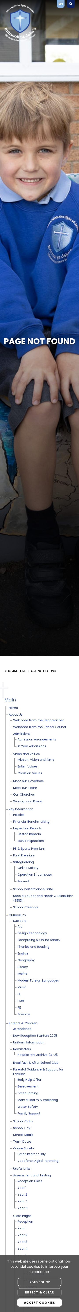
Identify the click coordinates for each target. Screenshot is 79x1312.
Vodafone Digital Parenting (38, 1161)
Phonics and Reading (33, 947)
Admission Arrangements (37, 739)
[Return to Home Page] (36, 22)
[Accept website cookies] (39, 1302)
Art (20, 926)
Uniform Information (29, 1042)
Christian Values (30, 773)
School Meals (23, 1135)
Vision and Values (26, 754)
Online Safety (28, 868)
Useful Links (22, 1168)
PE (19, 994)
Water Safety (28, 1106)
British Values (28, 766)
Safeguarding (23, 862)
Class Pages (22, 1216)
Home (13, 708)
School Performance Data (33, 889)
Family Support (29, 1113)
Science (24, 1014)
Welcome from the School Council (39, 727)
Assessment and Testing (32, 1175)
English (23, 953)
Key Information (21, 809)
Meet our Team (25, 788)
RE (19, 1007)
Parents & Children (23, 1023)
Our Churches (24, 794)
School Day (21, 1128)
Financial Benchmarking (31, 821)
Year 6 (22, 1208)
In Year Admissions (32, 746)
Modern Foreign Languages (38, 980)
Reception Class (30, 1181)
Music (22, 987)
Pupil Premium (24, 855)
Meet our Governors (28, 781)
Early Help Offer (29, 1079)
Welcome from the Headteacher (38, 720)
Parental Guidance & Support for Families (38, 1072)
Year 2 (22, 1194)
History (23, 967)
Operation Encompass (35, 874)
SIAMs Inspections (31, 841)
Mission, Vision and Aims (36, 759)
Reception (25, 1221)
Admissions (21, 734)
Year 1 (22, 1188)
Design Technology (32, 933)
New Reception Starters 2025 (35, 1035)
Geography (26, 960)
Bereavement (28, 1086)
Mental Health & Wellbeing (38, 1100)
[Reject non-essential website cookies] (39, 1292)
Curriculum (17, 915)
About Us (15, 714)
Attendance (22, 1029)
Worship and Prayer (28, 801)
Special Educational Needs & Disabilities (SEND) (43, 898)
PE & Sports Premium (29, 848)
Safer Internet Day (32, 1154)
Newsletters (22, 1049)
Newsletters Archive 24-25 (38, 1055)
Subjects (19, 921)
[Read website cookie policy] (39, 1282)
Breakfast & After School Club (36, 1062)
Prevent (23, 881)
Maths (22, 974)
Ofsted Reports (29, 834)
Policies (18, 815)
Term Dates (22, 1141)
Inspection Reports (27, 828)
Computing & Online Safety (39, 940)
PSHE (21, 1001)
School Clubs (23, 1121)
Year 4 (23, 1201)
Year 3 (22, 1242)
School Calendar (25, 907)
